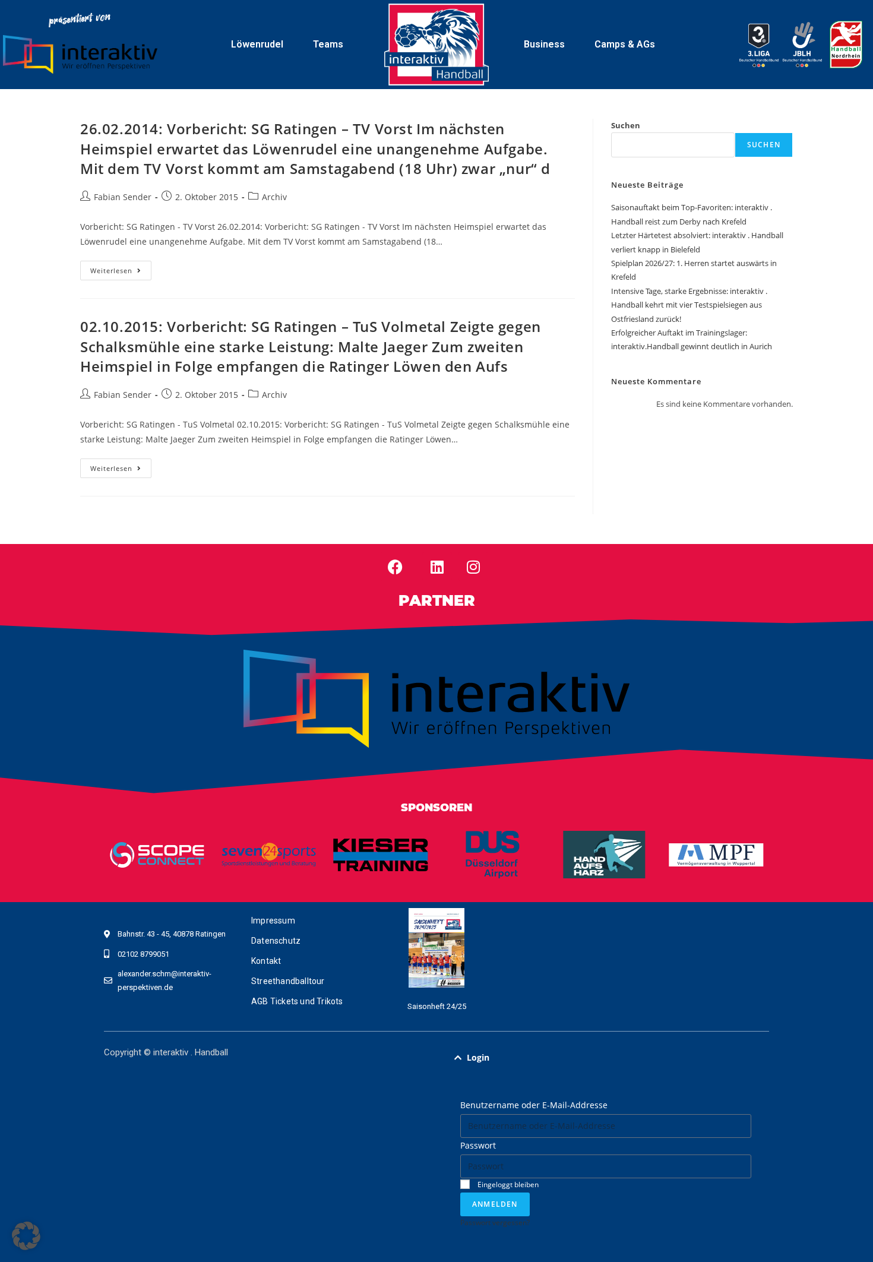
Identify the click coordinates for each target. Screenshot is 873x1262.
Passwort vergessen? (495, 1222)
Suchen (625, 125)
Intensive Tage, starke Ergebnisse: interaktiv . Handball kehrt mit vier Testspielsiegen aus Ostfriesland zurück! (689, 305)
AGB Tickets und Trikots (297, 1001)
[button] (605, 1058)
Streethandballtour (288, 981)
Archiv (274, 197)
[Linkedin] (437, 566)
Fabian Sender (122, 197)
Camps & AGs (624, 44)
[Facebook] (395, 566)
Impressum (273, 920)
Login (478, 1057)
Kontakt (266, 961)
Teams (328, 44)
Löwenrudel (257, 44)
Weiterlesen (120, 268)
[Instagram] (473, 566)
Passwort (478, 1145)
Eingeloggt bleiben (507, 1184)
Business (544, 44)
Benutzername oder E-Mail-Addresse (534, 1105)
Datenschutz (276, 940)
